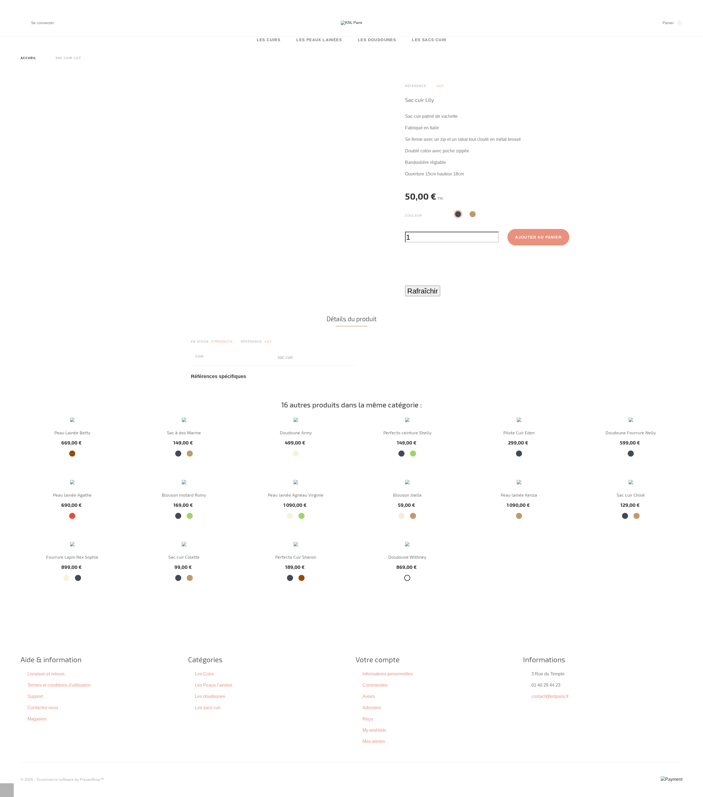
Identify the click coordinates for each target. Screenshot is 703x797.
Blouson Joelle (407, 494)
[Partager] (406, 282)
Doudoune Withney (407, 557)
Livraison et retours (46, 673)
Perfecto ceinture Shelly (407, 432)
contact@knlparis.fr (550, 696)
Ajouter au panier (538, 237)
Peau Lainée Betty (72, 432)
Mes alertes (373, 741)
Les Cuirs (269, 40)
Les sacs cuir (429, 40)
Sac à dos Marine (184, 432)
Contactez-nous (42, 707)
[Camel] (189, 453)
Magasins (36, 718)
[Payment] (671, 778)
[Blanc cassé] (401, 515)
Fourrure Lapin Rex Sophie (72, 557)
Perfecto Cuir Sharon (295, 557)
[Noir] (178, 453)
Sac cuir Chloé (631, 494)
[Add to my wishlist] (408, 258)
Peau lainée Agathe (72, 494)
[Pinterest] (430, 282)
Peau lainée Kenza (519, 494)
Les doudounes (377, 40)
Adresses (371, 707)
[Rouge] (72, 515)
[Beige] (295, 453)
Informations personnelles (387, 673)
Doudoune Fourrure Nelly (631, 432)
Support (35, 696)
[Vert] (413, 453)
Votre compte (378, 659)
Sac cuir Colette (184, 557)
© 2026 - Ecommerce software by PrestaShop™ (62, 779)
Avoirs (368, 696)
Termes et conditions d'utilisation (59, 685)
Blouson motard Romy (184, 494)
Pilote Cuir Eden (519, 432)
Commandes (374, 685)
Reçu (367, 718)
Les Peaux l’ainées (213, 685)
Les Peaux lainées (319, 40)
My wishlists (374, 730)
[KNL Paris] (351, 22)
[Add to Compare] (422, 259)
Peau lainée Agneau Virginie (295, 494)
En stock (200, 341)
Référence (251, 341)
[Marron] (72, 453)
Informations (544, 659)
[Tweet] (418, 282)
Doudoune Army (296, 432)
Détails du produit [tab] (351, 319)
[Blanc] (407, 577)
